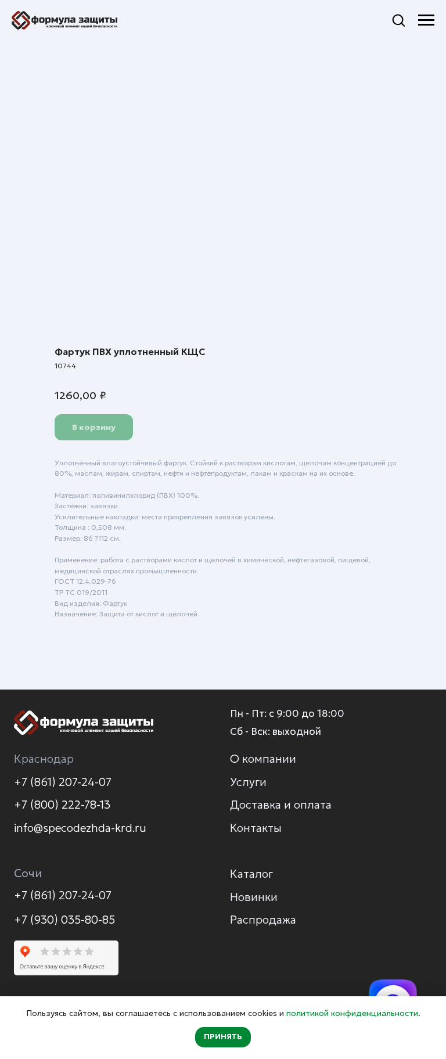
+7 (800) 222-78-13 (62, 805)
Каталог (251, 874)
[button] (398, 20)
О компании (263, 759)
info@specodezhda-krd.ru (80, 828)
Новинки (254, 897)
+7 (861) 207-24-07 (63, 782)
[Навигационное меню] (426, 20)
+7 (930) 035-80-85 (64, 920)
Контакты (256, 828)
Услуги (248, 782)
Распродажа (263, 920)
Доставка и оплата (281, 805)
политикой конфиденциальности (352, 1013)
